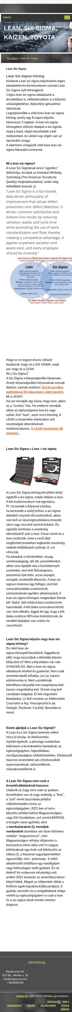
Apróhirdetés (48, 1005)
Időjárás (52, 1001)
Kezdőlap (12, 58)
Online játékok (65, 1007)
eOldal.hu (22, 996)
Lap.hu (31, 1005)
